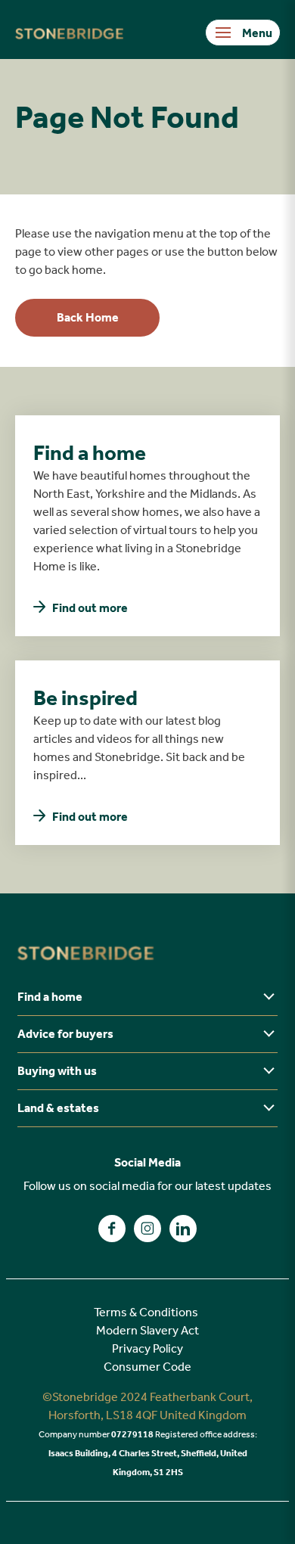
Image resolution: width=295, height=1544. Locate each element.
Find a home (49, 996)
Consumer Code (147, 1366)
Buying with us (57, 1071)
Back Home (88, 317)
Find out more (90, 608)
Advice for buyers (65, 1034)
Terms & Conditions (146, 1312)
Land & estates (58, 1108)
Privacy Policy (147, 1348)
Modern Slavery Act (147, 1330)
